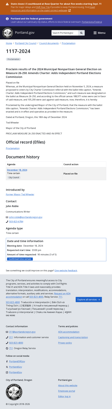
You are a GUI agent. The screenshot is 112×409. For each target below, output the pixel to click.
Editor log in (64, 396)
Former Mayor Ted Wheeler (20, 194)
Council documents (49, 43)
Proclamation (68, 43)
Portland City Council (25, 43)
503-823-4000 (36, 296)
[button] (99, 33)
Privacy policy (65, 342)
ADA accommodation (68, 331)
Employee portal (66, 390)
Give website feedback (65, 270)
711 (60, 296)
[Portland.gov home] (18, 32)
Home (9, 43)
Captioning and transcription (73, 337)
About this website (67, 385)
